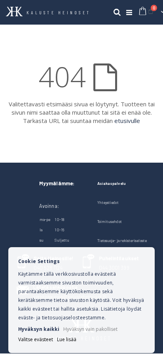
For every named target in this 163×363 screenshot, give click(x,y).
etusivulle (127, 121)
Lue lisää (66, 339)
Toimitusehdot (109, 221)
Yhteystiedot (108, 202)
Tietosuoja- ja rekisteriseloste (122, 240)
